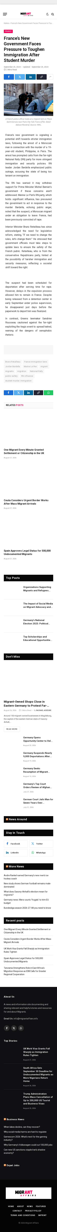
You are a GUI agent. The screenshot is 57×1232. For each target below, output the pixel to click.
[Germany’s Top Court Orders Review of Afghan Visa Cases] (12, 788)
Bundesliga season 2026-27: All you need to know (27, 908)
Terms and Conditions (22, 1215)
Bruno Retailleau (12, 362)
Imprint (42, 1215)
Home (6, 23)
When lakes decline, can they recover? (22, 1127)
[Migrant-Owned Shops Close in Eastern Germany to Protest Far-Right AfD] (28, 680)
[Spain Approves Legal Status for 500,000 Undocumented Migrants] (28, 530)
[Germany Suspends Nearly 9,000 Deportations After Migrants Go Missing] (12, 757)
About (20, 1206)
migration (21, 371)
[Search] (52, 14)
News (30, 1206)
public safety (11, 376)
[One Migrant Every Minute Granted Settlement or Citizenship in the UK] (28, 429)
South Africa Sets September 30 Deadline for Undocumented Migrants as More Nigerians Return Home (38, 1074)
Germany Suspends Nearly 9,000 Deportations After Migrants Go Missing (37, 756)
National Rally (36, 371)
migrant (44, 366)
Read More (11, 729)
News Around (18, 819)
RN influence (27, 376)
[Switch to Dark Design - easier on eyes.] (47, 14)
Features (41, 1206)
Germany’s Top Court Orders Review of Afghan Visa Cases (36, 787)
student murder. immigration (18, 381)
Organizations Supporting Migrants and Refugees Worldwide (37, 590)
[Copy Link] (41, 77)
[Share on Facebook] (9, 77)
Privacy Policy (33, 1211)
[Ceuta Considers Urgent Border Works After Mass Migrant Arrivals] (28, 479)
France (8, 31)
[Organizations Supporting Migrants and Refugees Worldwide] (12, 591)
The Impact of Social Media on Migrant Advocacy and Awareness (38, 607)
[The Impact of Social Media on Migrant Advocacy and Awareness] (12, 607)
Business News (15, 1119)
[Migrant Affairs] (28, 14)
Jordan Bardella (12, 366)
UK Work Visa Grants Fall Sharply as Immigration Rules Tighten (36, 1052)
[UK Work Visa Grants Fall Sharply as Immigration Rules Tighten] (12, 1052)
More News (16, 866)
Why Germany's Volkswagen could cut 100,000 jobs (28, 1145)
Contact (17, 1211)
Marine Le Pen (30, 366)
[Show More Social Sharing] (50, 77)
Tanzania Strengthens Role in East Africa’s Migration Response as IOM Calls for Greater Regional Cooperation (25, 971)
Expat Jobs (13, 1165)
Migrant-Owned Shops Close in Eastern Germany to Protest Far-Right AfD (25, 705)
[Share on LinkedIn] (31, 77)
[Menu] (5, 14)
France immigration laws (35, 362)
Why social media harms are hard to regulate (25, 1132)
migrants (9, 371)
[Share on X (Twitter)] (20, 77)
